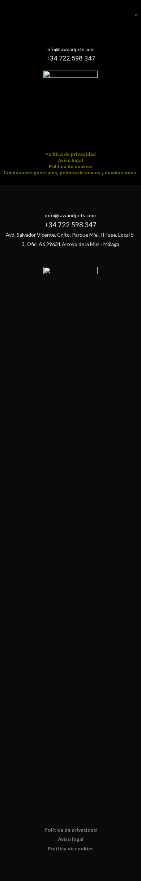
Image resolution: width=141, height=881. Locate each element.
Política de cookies (71, 166)
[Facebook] (63, 138)
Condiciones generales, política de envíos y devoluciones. (70, 172)
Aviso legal (70, 160)
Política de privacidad (70, 154)
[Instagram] (78, 138)
